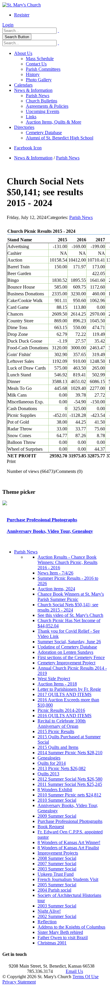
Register (21, 14)
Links (31, 116)
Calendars (23, 84)
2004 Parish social (54, 889)
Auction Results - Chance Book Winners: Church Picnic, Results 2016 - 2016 (67, 562)
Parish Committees (43, 69)
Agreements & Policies (47, 106)
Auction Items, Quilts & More (53, 121)
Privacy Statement (19, 981)
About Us (23, 53)
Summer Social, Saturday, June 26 (69, 641)
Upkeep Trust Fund (56, 874)
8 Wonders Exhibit (55, 789)
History (33, 74)
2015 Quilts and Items (58, 747)
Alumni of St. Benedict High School (59, 137)
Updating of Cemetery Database (67, 646)
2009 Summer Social (57, 815)
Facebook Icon (28, 147)
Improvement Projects (58, 852)
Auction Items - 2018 (57, 683)
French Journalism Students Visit (68, 879)
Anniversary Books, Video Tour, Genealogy (50, 531)
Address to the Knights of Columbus (71, 926)
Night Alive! (49, 911)
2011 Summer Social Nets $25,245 (70, 784)
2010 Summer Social (57, 800)
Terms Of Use (85, 976)
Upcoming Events (42, 111)
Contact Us (36, 63)
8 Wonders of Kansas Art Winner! (69, 842)
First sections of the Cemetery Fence (71, 657)
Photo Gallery (39, 79)
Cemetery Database (44, 132)
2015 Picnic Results (56, 731)
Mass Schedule (40, 58)
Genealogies (49, 757)
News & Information (33, 90)
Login (7, 24)
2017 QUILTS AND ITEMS (65, 694)
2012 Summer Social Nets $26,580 (70, 779)
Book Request (51, 826)
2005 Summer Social (57, 884)
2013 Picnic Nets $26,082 (62, 768)
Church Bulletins (41, 100)
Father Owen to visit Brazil (63, 937)
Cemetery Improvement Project (66, 662)
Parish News (37, 95)
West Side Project (54, 678)
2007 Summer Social (57, 863)
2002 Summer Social (57, 916)
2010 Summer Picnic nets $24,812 (69, 794)
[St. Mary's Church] (21, 4)
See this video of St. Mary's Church (70, 615)
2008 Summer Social (57, 858)
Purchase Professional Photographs (42, 519)
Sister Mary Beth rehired (60, 932)
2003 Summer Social (57, 868)
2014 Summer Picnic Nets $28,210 (70, 752)
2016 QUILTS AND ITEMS (65, 715)
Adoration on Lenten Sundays (65, 652)
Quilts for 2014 (52, 763)
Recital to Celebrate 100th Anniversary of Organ (62, 723)
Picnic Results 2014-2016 (61, 710)
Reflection (47, 921)
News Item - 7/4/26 (55, 572)
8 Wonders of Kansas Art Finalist (68, 847)
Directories (24, 127)
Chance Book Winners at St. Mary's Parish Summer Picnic (71, 597)
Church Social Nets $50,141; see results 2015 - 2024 (68, 607)
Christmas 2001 (52, 942)
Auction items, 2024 (56, 588)
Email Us (74, 971)
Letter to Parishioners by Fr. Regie (69, 689)
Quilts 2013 (48, 773)
